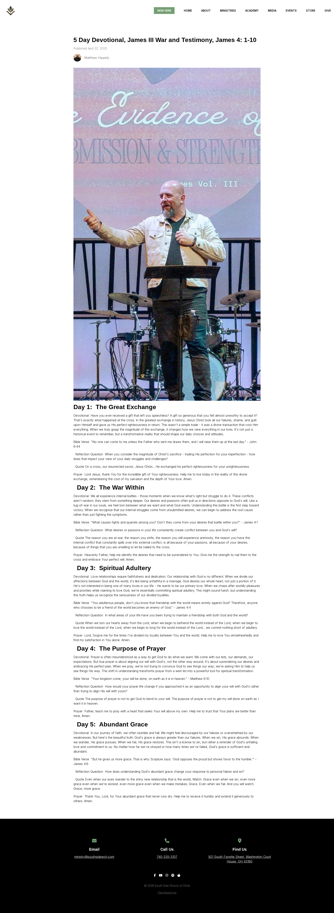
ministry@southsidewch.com (94, 857)
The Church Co (167, 892)
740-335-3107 (167, 857)
